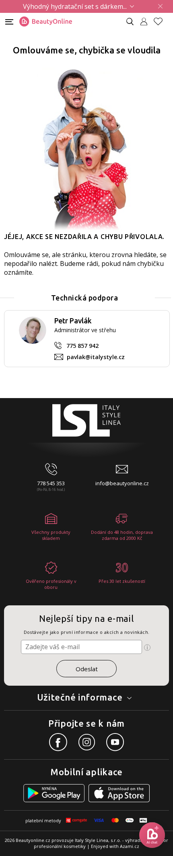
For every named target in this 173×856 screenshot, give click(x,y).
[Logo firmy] (45, 22)
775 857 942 (82, 345)
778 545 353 (51, 483)
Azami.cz (129, 846)
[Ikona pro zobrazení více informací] (147, 647)
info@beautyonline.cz (122, 483)
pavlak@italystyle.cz (96, 357)
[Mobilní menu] (9, 21)
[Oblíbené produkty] (161, 21)
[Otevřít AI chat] (152, 835)
